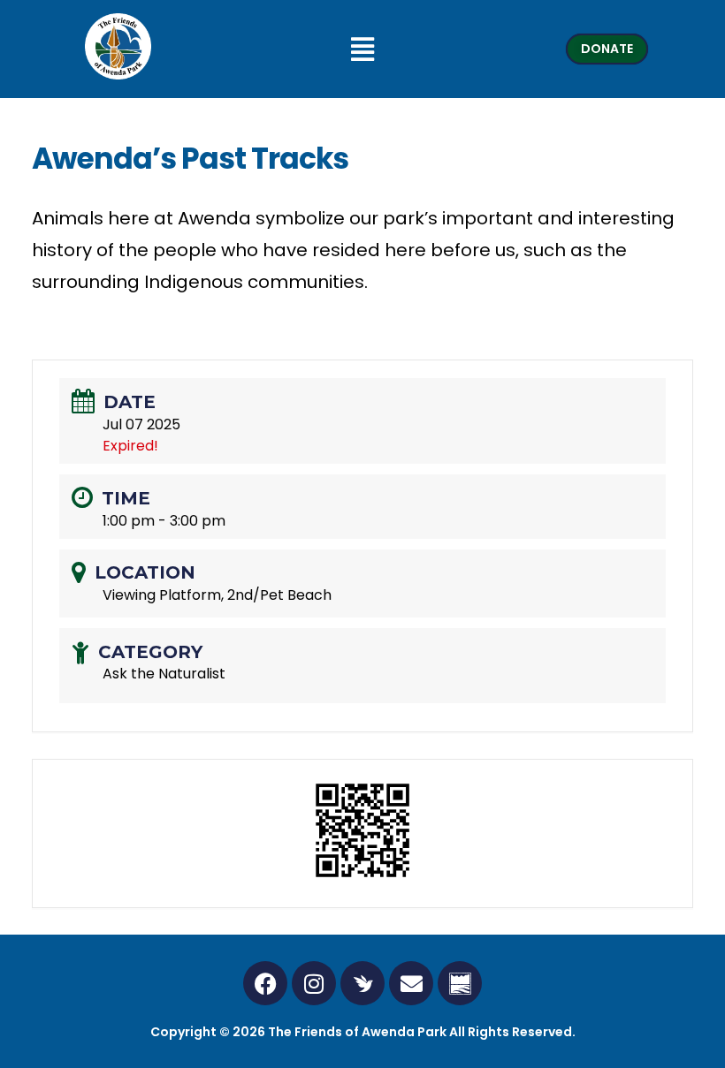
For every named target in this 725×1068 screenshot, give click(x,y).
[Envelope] (411, 983)
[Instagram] (314, 983)
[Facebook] (265, 983)
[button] (363, 49)
